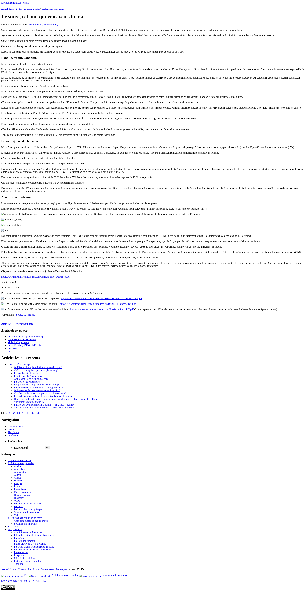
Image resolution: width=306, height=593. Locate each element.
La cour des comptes (24, 541)
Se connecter (47, 569)
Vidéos (17, 515)
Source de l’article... (26, 314)
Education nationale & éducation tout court (35, 535)
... (42, 413)
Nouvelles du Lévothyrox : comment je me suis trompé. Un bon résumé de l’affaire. (56, 399)
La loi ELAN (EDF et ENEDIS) (24, 345)
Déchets (18, 480)
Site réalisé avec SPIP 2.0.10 (15, 580)
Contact (11, 429)
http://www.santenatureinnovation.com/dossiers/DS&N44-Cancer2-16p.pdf (98, 303)
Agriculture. (20, 469)
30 (10, 413)
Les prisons (13, 348)
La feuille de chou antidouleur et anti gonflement (38, 387)
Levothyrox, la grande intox (28, 376)
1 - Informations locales (19, 460)
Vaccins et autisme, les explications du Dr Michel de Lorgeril (44, 407)
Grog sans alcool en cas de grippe (31, 520)
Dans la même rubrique (19, 364)
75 (23, 413)
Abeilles (18, 466)
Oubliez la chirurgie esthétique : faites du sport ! (38, 367)
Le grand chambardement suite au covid (34, 546)
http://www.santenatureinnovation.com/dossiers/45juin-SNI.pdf (102, 309)
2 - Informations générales (28, 9)
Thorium (18, 564)
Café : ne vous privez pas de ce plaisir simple (36, 370)
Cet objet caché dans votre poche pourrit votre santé (40, 393)
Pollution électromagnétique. (28, 509)
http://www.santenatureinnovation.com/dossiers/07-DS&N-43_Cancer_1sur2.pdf (101, 298)
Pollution (18, 506)
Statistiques (61, 569)
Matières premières (23, 492)
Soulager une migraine (25, 523)
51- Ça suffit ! (15, 529)
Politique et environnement (27, 503)
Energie (18, 483)
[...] (9, 351)
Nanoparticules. (22, 495)
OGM (17, 500)
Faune (17, 486)
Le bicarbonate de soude (26, 373)
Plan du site (13, 432)
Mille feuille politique (18, 342)
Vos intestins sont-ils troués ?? (29, 401)
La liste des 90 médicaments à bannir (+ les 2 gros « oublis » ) (45, 404)
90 (27, 413)
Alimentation (20, 472)
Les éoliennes (21, 552)
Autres (17, 474)
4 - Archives (14, 526)
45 (14, 413)
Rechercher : (20, 447)
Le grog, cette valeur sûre (27, 381)
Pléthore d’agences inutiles (27, 561)
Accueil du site (7, 9)
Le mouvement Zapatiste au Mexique (26, 336)
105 (32, 413)
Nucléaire (19, 497)
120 (38, 413)
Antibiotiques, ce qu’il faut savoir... (31, 379)
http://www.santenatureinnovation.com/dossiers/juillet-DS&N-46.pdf (35, 276)
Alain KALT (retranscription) (43, 24)
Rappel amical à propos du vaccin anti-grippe (36, 384)
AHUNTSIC (39, 580)
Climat (17, 477)
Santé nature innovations (53, 9)
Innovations (20, 489)
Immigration (20, 538)
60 (18, 413)
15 (5, 413)
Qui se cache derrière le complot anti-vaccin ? (37, 390)
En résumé (13, 435)
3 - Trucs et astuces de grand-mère (25, 518)
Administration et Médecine (22, 339)
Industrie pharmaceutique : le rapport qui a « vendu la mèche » (45, 396)
